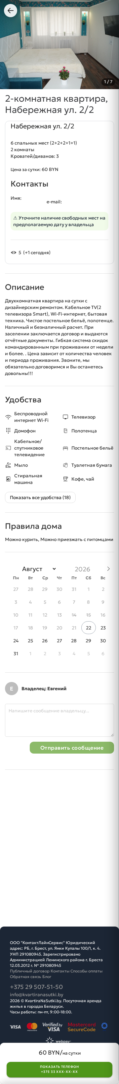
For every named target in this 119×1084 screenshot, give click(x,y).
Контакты (60, 970)
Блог (46, 976)
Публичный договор (30, 970)
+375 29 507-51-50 (36, 987)
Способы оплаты (86, 970)
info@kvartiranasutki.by (36, 995)
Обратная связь (25, 976)
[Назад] (10, 10)
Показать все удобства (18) (40, 497)
